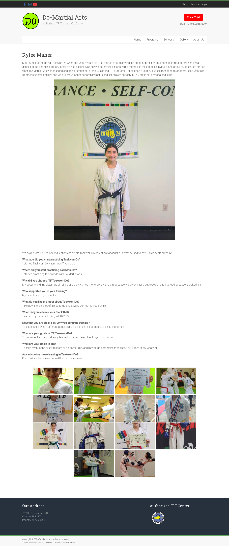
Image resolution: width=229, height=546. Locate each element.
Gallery (184, 39)
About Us (198, 39)
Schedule (169, 39)
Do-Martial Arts (64, 17)
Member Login (199, 4)
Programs (152, 39)
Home (137, 39)
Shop (184, 4)
